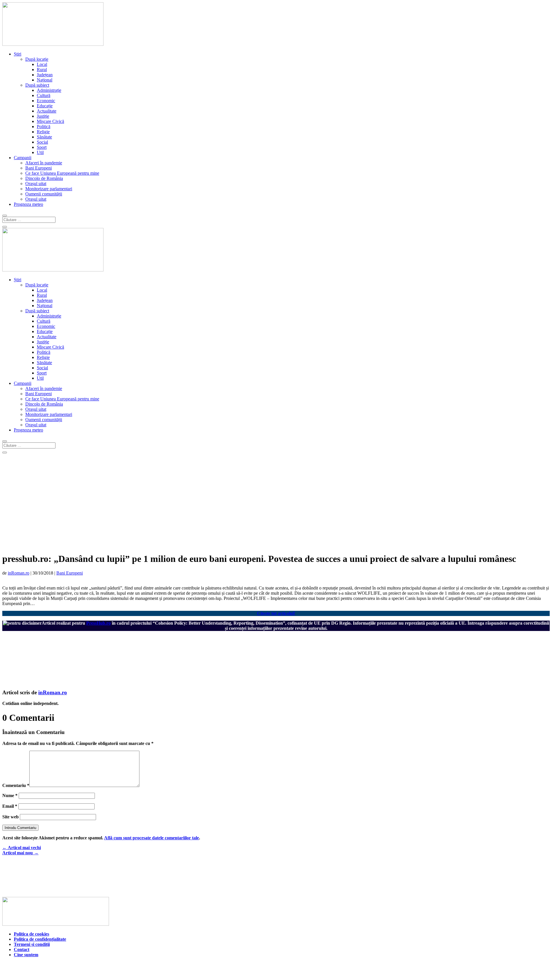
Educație (45, 105)
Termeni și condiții (32, 944)
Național (44, 79)
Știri (17, 54)
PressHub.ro (98, 623)
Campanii (22, 157)
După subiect (37, 85)
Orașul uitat (35, 183)
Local (42, 64)
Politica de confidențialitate (40, 939)
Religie (43, 131)
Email (9, 806)
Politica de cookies (31, 933)
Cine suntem (26, 954)
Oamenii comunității (43, 193)
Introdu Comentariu (20, 828)
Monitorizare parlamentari (48, 188)
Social (42, 142)
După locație (36, 59)
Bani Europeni (38, 168)
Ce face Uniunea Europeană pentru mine (62, 173)
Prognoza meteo (28, 204)
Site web (10, 816)
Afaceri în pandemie (43, 162)
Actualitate (46, 111)
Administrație (49, 90)
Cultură (43, 95)
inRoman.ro (18, 573)
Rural (42, 69)
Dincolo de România (44, 178)
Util (40, 152)
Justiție (43, 116)
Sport (42, 147)
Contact (21, 949)
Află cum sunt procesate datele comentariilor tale (151, 837)
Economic (46, 100)
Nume (10, 795)
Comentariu (15, 785)
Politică (43, 126)
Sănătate (44, 136)
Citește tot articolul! (276, 613)
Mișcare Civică (50, 121)
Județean (45, 74)
